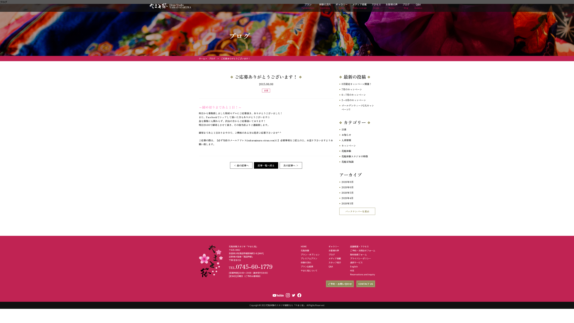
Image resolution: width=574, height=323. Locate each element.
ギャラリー (342, 6)
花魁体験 (346, 151)
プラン (307, 6)
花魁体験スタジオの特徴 (355, 156)
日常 (344, 129)
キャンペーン (349, 145)
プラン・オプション (310, 254)
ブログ (406, 6)
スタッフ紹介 (335, 262)
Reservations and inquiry (362, 274)
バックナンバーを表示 (357, 211)
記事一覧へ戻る (266, 165)
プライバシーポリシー (360, 258)
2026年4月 (347, 198)
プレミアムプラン (309, 258)
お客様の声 (392, 6)
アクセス (376, 6)
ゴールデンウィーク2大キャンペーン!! (358, 107)
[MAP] (261, 253)
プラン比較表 (307, 266)
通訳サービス (356, 262)
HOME (304, 246)
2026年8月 (348, 182)
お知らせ (346, 135)
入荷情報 (346, 140)
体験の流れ (325, 6)
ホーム (202, 58)
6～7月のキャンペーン (354, 94)
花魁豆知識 (348, 161)
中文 (352, 270)
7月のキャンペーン (352, 89)
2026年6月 (348, 187)
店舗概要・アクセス (359, 246)
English (354, 266)
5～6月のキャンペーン (354, 100)
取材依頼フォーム (358, 254)
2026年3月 (347, 203)
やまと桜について (309, 270)
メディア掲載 (359, 6)
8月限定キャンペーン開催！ (357, 84)
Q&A (418, 6)
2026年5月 (348, 192)
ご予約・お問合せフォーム (362, 250)
